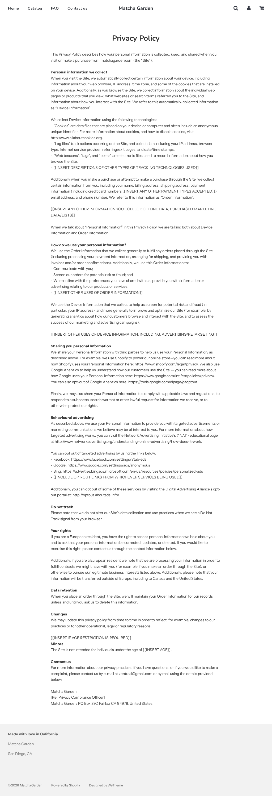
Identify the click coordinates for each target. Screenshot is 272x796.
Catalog (35, 8)
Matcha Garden (136, 8)
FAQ (55, 8)
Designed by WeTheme (106, 785)
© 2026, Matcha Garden (25, 785)
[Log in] (249, 8)
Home (13, 8)
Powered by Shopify (65, 785)
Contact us (77, 8)
